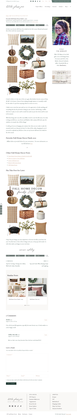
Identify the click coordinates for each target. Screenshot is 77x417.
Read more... (63, 65)
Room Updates (33, 406)
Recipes (54, 397)
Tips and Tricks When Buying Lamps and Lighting (39, 263)
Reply (46, 320)
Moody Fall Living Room (14, 163)
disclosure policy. (35, 21)
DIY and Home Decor (12, 414)
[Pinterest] (35, 1)
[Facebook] (31, 1)
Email (23, 376)
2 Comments (36, 20)
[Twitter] (40, 1)
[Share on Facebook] (1, 206)
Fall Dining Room (12, 165)
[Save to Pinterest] (1, 213)
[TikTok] (38, 1)
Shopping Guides (56, 404)
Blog (49, 1)
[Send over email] (1, 211)
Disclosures (24, 414)
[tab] (26, 305)
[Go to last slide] (9, 291)
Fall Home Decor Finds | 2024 (16, 299)
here (31, 143)
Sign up (17, 1)
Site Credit (68, 414)
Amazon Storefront (57, 408)
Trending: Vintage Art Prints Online (61, 1)
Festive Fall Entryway (13, 160)
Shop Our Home (56, 406)
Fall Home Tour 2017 (34, 299)
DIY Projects (32, 397)
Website (38, 376)
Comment (9, 355)
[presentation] (16, 287)
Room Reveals (32, 404)
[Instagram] (33, 1)
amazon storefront (61, 82)
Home (43, 1)
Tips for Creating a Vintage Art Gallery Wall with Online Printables (16, 263)
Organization (32, 401)
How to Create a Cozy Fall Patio (16, 158)
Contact (30, 414)
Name (8, 376)
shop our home (61, 72)
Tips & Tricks (32, 408)
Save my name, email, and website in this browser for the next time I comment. (24, 380)
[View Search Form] (70, 6)
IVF (53, 399)
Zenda (8, 320)
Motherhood (55, 401)
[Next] (45, 291)
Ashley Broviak (12, 335)
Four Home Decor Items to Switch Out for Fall (20, 156)
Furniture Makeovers (34, 399)
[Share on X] (1, 209)
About (46, 1)
